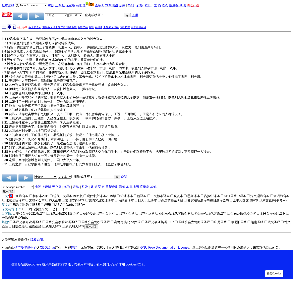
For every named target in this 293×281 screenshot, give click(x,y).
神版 (51, 5)
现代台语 (71, 27)
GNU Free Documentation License (164, 247)
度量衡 (174, 5)
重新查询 (111, 187)
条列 (131, 5)
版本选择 (8, 5)
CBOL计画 (47, 247)
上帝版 (60, 5)
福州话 (98, 27)
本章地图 (111, 5)
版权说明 (36, 239)
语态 (165, 5)
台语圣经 (83, 27)
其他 (182, 5)
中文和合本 (35, 27)
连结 (74, 247)
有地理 (81, 5)
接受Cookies (274, 273)
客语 (91, 27)
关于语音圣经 (138, 27)
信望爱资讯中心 (25, 247)
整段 (148, 5)
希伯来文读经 (111, 27)
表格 (139, 5)
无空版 (70, 5)
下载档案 (125, 27)
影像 (122, 5)
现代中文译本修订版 (54, 27)
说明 (135, 15)
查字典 (99, 5)
